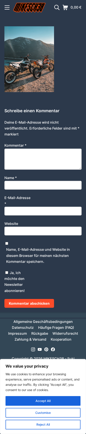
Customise (43, 412)
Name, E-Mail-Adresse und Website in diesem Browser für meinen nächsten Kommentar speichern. (38, 255)
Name (10, 178)
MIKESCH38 (53, 358)
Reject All (43, 424)
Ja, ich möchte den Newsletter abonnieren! (14, 281)
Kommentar (15, 145)
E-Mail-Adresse (17, 201)
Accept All (43, 401)
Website (11, 223)
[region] (43, 396)
